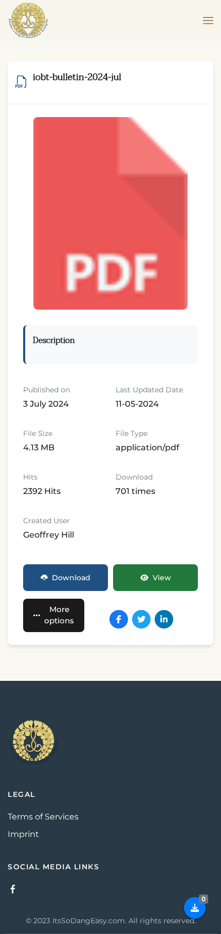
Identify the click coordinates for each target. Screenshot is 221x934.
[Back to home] (28, 20)
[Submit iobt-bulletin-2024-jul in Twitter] (141, 619)
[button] (208, 20)
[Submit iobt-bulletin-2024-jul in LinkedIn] (164, 619)
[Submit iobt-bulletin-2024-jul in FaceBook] (118, 619)
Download (71, 577)
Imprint (23, 834)
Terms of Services (43, 817)
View (162, 577)
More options (59, 615)
